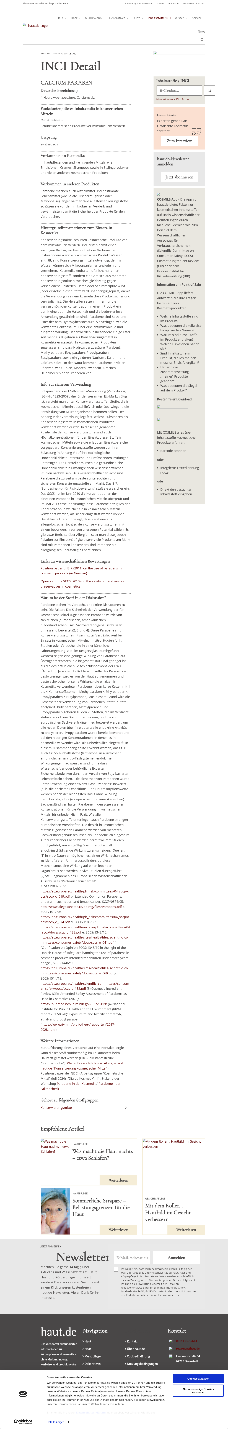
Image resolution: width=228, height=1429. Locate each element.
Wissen (180, 18)
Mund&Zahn (93, 18)
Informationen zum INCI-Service (172, 98)
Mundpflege (93, 1356)
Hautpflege (80, 1144)
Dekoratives (117, 18)
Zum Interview (179, 140)
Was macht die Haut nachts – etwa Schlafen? (102, 1154)
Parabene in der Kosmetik (76, 1083)
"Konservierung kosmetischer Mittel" (80, 1068)
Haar (74, 18)
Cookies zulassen (198, 1378)
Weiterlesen (118, 1180)
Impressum (173, 3)
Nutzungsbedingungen (142, 1364)
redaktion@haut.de (188, 1348)
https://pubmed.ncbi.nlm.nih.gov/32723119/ (74, 1004)
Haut (60, 18)
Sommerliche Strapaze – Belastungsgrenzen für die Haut (101, 1207)
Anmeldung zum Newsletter (139, 3)
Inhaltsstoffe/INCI (159, 18)
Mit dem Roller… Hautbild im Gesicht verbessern (168, 1212)
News (201, 31)
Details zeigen (55, 1421)
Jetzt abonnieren (179, 177)
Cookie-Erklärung (138, 1356)
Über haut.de (136, 1349)
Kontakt (160, 3)
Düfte (136, 18)
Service (197, 18)
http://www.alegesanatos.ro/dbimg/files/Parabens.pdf (81, 907)
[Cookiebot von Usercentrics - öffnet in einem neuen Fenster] (23, 1422)
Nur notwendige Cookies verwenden (198, 1391)
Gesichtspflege (155, 1198)
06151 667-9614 (186, 1341)
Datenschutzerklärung (91, 1412)
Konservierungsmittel (57, 1107)
